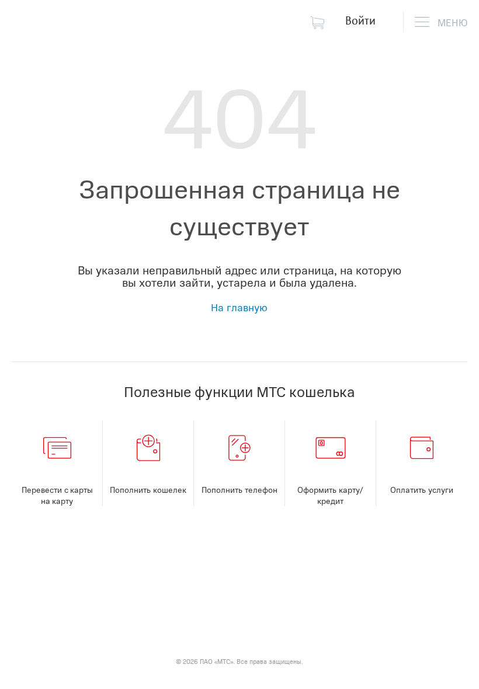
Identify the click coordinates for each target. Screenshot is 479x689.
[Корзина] (320, 22)
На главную (239, 307)
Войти (360, 20)
